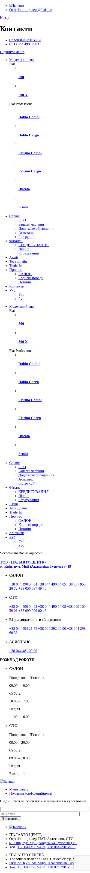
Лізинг (23, 249)
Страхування (28, 253)
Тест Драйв (18, 261)
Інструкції (26, 237)
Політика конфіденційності (30, 793)
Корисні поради (30, 278)
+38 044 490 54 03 (23, 606)
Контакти (16, 286)
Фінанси (16, 241)
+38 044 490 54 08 (52, 606)
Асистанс (25, 233)
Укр (12, 290)
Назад (4, 17)
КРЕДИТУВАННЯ (33, 245)
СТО (22, 220)
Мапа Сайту (18, 789)
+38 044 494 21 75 (23, 628)
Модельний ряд (21, 60)
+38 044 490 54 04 (23, 584)
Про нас (15, 270)
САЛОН (25, 274)
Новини (24, 282)
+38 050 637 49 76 (32, 588)
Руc (21, 299)
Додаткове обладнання (36, 228)
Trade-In (15, 266)
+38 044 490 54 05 (52, 584)
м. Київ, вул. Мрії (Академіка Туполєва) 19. (43, 843)
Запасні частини (31, 224)
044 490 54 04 (25, 40)
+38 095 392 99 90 (52, 628)
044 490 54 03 (24, 44)
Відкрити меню (12, 52)
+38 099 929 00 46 (32, 611)
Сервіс (14, 216)
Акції (13, 257)
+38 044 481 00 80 (23, 651)
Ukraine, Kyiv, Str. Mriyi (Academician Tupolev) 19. (48, 863)
